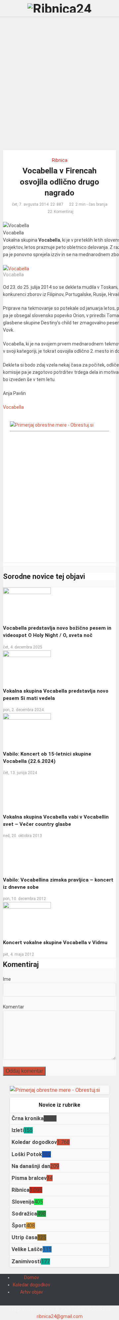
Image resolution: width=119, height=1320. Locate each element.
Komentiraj (63, 211)
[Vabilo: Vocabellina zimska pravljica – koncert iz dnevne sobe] (59, 1086)
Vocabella (13, 407)
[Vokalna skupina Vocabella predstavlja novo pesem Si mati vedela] (27, 666)
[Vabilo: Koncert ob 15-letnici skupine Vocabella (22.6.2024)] (27, 729)
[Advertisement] (59, 85)
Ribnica (59, 160)
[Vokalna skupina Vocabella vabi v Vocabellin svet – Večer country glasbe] (26, 792)
